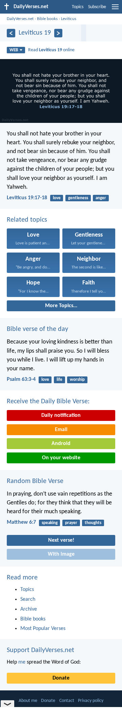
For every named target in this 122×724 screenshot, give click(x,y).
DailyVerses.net (20, 19)
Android (61, 443)
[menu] (115, 9)
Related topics (27, 220)
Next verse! (61, 540)
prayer (71, 523)
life (59, 379)
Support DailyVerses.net (40, 650)
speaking (50, 523)
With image (61, 554)
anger (101, 198)
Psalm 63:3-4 (21, 379)
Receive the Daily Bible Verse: (48, 401)
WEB (13, 50)
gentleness (78, 198)
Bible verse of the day (37, 329)
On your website (61, 458)
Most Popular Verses (42, 628)
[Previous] (11, 33)
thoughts (93, 523)
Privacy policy (90, 700)
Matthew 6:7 (21, 522)
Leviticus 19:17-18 (27, 198)
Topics (77, 7)
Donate (61, 678)
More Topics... (61, 306)
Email (61, 429)
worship (77, 379)
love (57, 198)
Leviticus (68, 19)
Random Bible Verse (35, 481)
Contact (66, 700)
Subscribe (97, 7)
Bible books (47, 19)
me (21, 662)
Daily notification (61, 415)
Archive (28, 609)
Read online (51, 50)
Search (27, 599)
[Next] (58, 33)
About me (28, 700)
